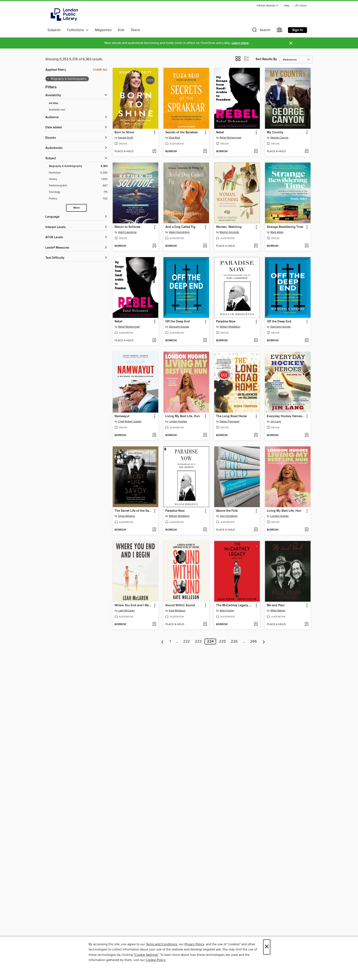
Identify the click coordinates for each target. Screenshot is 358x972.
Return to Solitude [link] (127, 227)
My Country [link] (275, 132)
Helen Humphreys (179, 232)
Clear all (100, 70)
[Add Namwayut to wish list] (154, 435)
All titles (53, 103)
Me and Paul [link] (275, 605)
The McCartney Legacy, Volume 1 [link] (235, 605)
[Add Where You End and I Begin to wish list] (154, 624)
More (76, 208)
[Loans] (279, 31)
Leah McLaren (126, 610)
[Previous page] (162, 641)
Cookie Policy (155, 960)
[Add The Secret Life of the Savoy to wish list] (154, 530)
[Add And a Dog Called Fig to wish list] (205, 246)
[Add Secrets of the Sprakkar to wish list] (205, 151)
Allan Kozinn (227, 610)
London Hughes (178, 421)
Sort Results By (266, 59)
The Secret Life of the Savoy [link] (133, 511)
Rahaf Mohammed (230, 137)
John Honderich (229, 516)
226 (234, 641)
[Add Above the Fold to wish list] (255, 530)
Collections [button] (76, 30)
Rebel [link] (220, 132)
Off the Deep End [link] (177, 321)
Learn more (240, 43)
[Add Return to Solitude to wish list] (154, 246)
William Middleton (230, 326)
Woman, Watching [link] (229, 227)
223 (198, 641)
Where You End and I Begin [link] (133, 605)
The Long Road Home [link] (231, 416)
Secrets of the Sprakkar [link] (181, 132)
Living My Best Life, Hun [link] (182, 416)
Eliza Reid (174, 137)
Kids (121, 30)
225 (222, 641)
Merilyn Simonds (229, 232)
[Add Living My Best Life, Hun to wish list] (205, 435)
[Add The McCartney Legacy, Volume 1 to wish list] (255, 624)
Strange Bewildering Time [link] (285, 227)
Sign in (297, 30)
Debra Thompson (229, 421)
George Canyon (279, 137)
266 (253, 641)
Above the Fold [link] (227, 511)
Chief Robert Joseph (130, 421)
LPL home (300, 5)
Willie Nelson (277, 610)
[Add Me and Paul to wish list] (306, 624)
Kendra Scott (125, 137)
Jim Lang (275, 421)
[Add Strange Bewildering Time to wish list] (306, 246)
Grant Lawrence (127, 232)
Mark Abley (277, 232)
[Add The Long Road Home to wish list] (255, 435)
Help (286, 5)
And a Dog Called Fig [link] (180, 227)
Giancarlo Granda (179, 326)
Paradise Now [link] (225, 321)
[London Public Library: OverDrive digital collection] (64, 14)
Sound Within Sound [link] (180, 605)
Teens (135, 30)
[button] (267, 5)
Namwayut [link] (122, 416)
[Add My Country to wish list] (306, 151)
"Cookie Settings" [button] (146, 955)
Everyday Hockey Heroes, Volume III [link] (286, 416)
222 (186, 641)
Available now (57, 109)
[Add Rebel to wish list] (255, 151)
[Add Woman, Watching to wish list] (255, 246)
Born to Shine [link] (124, 132)
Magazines (103, 30)
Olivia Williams (126, 516)
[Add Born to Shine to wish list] (154, 151)
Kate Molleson (177, 610)
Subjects (54, 30)
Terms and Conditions (161, 944)
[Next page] (264, 641)
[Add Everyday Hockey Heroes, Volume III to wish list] (306, 435)
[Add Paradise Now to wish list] (255, 340)
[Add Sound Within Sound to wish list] (205, 624)
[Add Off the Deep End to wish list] (205, 340)
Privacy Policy (194, 944)
